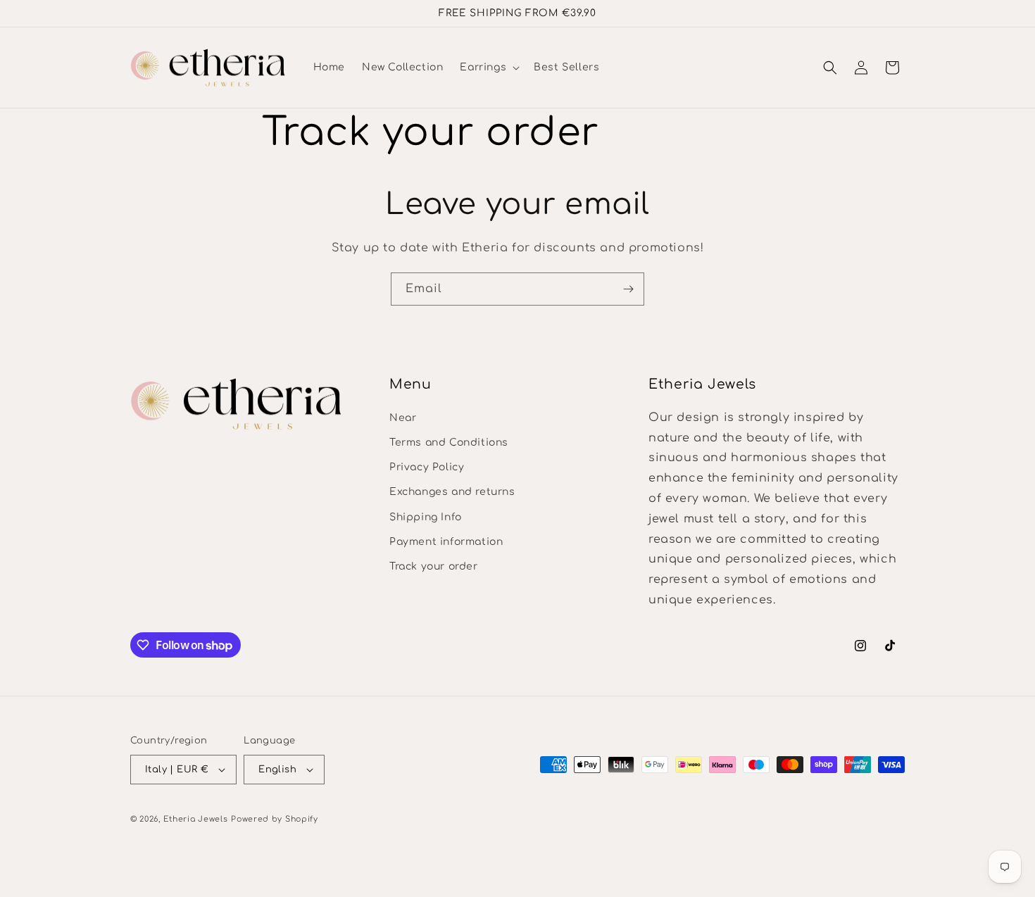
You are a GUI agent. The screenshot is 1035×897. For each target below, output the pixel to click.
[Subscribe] (628, 289)
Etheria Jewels (195, 819)
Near (402, 417)
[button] (488, 67)
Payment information (446, 541)
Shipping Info (425, 516)
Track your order (433, 565)
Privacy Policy (426, 466)
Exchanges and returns (452, 491)
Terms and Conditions (448, 442)
